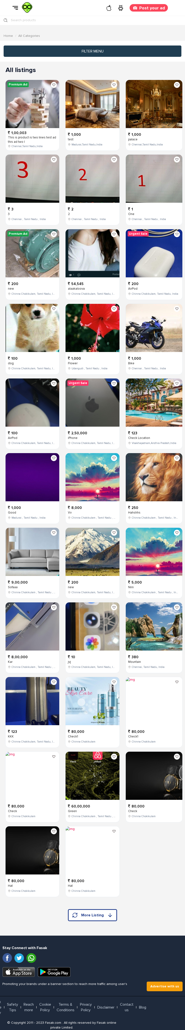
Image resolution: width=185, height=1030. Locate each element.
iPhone (73, 438)
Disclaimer (105, 1007)
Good (12, 513)
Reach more (29, 1007)
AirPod (12, 438)
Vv (70, 513)
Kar (10, 662)
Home (8, 36)
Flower (73, 363)
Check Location (139, 438)
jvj (69, 662)
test (70, 139)
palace (133, 139)
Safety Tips (12, 1007)
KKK (11, 736)
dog (11, 363)
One (131, 214)
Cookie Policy (45, 1007)
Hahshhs (134, 513)
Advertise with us (164, 986)
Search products (23, 20)
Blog (142, 1007)
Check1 (73, 736)
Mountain (134, 662)
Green (72, 811)
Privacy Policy (86, 1007)
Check (12, 811)
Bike (131, 363)
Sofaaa (13, 587)
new (11, 289)
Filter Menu (93, 51)
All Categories (29, 36)
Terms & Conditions (65, 1007)
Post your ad (152, 8)
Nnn (131, 587)
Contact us (126, 1007)
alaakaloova (76, 289)
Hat (10, 886)
